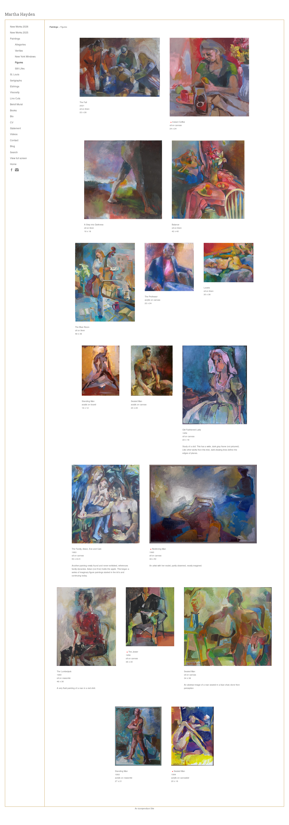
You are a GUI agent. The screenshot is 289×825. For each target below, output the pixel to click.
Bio (12, 116)
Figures (19, 62)
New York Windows (25, 56)
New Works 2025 (19, 32)
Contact (14, 140)
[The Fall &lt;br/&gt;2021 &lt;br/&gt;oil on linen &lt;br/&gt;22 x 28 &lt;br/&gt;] (120, 67)
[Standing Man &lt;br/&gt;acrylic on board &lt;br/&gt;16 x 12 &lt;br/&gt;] (101, 371)
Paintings (15, 38)
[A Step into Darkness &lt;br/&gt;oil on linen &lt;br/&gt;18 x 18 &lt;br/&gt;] (123, 179)
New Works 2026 (19, 26)
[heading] (20, 14)
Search (14, 152)
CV (11, 122)
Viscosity (14, 92)
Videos (13, 134)
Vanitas (19, 50)
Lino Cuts (15, 98)
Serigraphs (16, 80)
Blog (12, 146)
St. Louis (14, 74)
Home (13, 164)
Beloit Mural (16, 104)
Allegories (20, 44)
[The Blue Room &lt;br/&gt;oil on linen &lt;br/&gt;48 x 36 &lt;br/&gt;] (105, 282)
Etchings (14, 86)
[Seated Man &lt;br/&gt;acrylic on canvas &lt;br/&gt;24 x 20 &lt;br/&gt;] (152, 371)
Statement (15, 128)
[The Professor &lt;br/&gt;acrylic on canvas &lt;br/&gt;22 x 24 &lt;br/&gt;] (169, 267)
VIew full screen (18, 158)
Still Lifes (20, 68)
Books (13, 110)
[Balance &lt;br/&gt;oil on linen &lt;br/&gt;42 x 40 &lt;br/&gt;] (208, 179)
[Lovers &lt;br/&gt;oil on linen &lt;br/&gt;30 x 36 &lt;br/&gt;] (228, 262)
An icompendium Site (144, 808)
